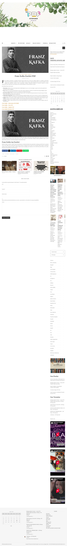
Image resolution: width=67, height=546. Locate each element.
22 (61, 100)
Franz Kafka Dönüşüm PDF (8, 109)
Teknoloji (51, 153)
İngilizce (51, 131)
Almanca (51, 112)
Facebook (5, 150)
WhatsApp (26, 150)
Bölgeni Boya (48, 514)
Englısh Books (48, 523)
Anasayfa (13, 43)
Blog (20, 74)
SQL (51, 151)
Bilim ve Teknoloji (53, 113)
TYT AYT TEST (52, 158)
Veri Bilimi (52, 159)
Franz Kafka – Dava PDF (7, 105)
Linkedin (14, 150)
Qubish (5, 156)
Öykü (23, 74)
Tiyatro (51, 157)
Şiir (50, 150)
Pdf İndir (47, 524)
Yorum (3, 202)
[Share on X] (9, 151)
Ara (63, 47)
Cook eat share (52, 118)
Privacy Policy (48, 525)
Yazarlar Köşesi (54, 251)
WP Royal (3, 544)
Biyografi (51, 115)
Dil (50, 121)
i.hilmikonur (60, 199)
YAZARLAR (29, 74)
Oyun (47, 520)
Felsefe (51, 128)
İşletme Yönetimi (53, 133)
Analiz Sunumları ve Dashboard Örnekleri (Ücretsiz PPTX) (60, 225)
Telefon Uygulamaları (53, 154)
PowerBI (51, 144)
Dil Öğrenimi (52, 122)
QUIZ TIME (48, 526)
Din (51, 123)
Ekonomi (51, 125)
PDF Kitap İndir (21, 43)
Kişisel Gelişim (52, 134)
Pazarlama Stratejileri (53, 142)
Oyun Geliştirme (53, 140)
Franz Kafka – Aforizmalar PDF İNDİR (10, 103)
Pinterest (20, 150)
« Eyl (57, 105)
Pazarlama (52, 141)
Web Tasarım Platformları (54, 162)
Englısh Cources (36, 43)
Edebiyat (51, 124)
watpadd (51, 160)
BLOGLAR (28, 43)
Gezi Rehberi (52, 130)
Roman (25, 74)
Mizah (51, 136)
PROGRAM (52, 145)
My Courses (48, 519)
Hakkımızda (48, 518)
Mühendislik (52, 307)
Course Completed (49, 516)
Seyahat (51, 148)
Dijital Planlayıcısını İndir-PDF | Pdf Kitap (57, 404)
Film (51, 129)
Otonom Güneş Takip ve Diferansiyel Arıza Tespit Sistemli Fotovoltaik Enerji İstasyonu (53, 191)
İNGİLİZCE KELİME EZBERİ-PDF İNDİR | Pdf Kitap (34, 524)
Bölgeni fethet (52, 43)
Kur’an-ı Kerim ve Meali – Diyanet (8, 171)
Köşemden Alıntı (53, 135)
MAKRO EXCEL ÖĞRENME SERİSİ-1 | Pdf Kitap (34, 530)
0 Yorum (27, 78)
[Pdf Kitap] (33, 13)
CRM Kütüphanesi (53, 119)
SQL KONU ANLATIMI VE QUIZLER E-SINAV (53, 528)
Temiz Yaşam (52, 156)
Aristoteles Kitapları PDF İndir (55, 81)
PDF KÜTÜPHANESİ (53, 54)
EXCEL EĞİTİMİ (52, 127)
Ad (2, 184)
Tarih (51, 152)
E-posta (3, 189)
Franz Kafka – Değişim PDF (8, 107)
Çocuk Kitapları (52, 117)
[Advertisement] (33, 34)
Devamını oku (52, 418)
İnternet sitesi (4, 193)
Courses (47, 517)
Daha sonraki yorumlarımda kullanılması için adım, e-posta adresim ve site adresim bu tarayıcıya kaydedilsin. (20, 200)
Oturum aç (45, 43)
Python (51, 146)
